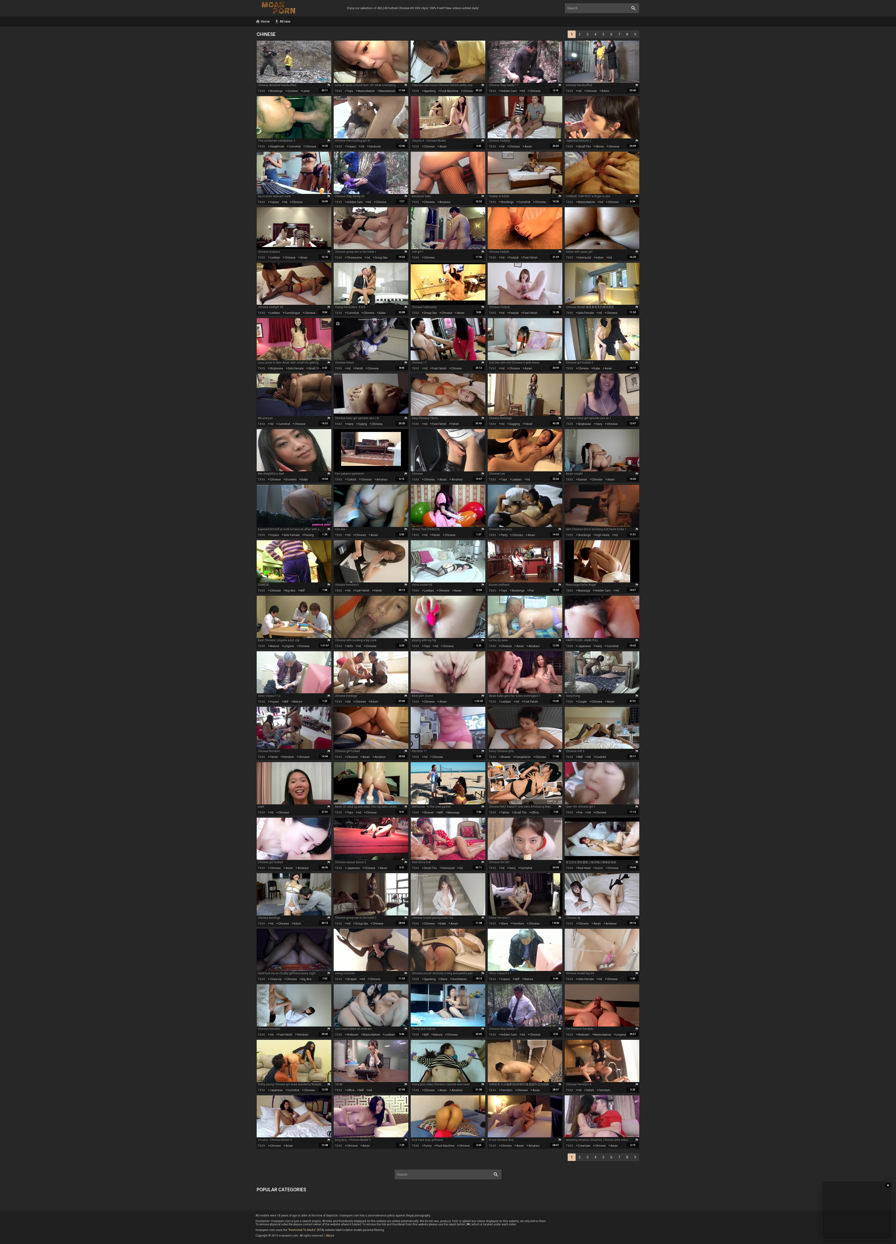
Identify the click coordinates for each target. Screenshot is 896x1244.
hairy (350, 424)
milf (302, 590)
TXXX (261, 91)
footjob (513, 257)
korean (582, 479)
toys (350, 91)
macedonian (387, 91)
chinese (468, 91)
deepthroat (277, 146)
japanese (584, 646)
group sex (381, 257)
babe (382, 313)
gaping (362, 424)
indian (600, 257)
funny (428, 1145)
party (504, 535)
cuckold (600, 757)
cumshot (295, 146)
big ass (290, 590)
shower (506, 757)
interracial (584, 257)
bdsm (605, 91)
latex (306, 91)
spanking (430, 91)
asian (443, 146)
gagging (514, 424)
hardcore (375, 146)
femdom (288, 757)
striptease (276, 368)
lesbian (275, 257)
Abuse (330, 1235)
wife (350, 646)
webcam (352, 1034)
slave (504, 923)
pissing (309, 535)
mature (274, 646)
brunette (291, 479)
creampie (584, 1145)
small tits (584, 146)
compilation (523, 757)
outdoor (292, 91)
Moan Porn (279, 8)
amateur (445, 202)
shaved (429, 812)
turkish (351, 479)
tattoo (505, 812)
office (535, 812)
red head (584, 868)
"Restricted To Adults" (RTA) (306, 1230)
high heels (602, 535)
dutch (599, 868)
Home (263, 21)
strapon (352, 979)
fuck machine (449, 91)
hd (523, 91)
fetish (359, 368)
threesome (354, 257)
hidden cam (509, 91)
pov (531, 590)
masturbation (366, 91)
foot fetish (530, 257)
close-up (275, 979)
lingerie (289, 646)
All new (282, 21)
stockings (276, 91)
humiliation (459, 979)
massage (584, 590)
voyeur (351, 146)
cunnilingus (292, 313)
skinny (599, 146)
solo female (586, 313)
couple (582, 701)
